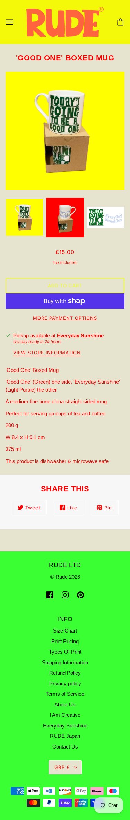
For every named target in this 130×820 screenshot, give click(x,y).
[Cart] (121, 22)
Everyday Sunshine (80, 335)
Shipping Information (65, 662)
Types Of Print (65, 652)
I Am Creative (65, 715)
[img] (50, 595)
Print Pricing (65, 641)
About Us (65, 704)
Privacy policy (65, 683)
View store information (47, 352)
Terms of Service (65, 694)
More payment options (65, 318)
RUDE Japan (65, 736)
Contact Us (65, 747)
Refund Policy (65, 673)
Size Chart (65, 631)
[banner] (65, 22)
